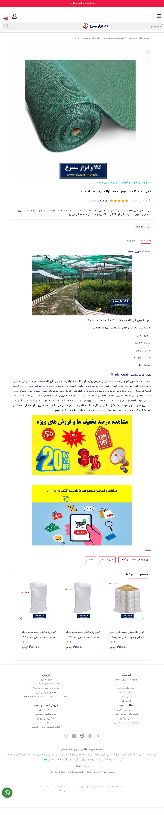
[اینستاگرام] (90, 736)
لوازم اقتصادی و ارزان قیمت (46, 727)
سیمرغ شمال (46, 710)
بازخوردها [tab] (130, 240)
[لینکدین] (74, 736)
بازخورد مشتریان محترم (126, 679)
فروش (46, 674)
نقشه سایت (126, 692)
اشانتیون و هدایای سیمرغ (46, 688)
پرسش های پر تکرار (46, 692)
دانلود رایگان (126, 718)
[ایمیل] (66, 736)
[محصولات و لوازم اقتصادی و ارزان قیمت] (82, 515)
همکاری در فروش (46, 718)
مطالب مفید (126, 705)
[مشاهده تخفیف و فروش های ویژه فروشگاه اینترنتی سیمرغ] (82, 445)
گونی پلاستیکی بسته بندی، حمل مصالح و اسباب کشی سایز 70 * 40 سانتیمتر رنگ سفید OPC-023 (83, 635)
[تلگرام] (98, 736)
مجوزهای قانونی (126, 688)
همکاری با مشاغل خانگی (126, 723)
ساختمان (131, 38)
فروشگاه (126, 674)
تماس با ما (126, 697)
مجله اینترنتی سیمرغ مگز (126, 710)
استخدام (126, 701)
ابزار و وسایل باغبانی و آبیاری (136, 182)
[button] (21, 618)
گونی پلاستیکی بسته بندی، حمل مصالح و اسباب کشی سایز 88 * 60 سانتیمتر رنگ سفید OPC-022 (39, 635)
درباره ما (126, 684)
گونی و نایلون (111, 182)
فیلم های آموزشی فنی (126, 714)
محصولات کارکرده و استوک (46, 723)
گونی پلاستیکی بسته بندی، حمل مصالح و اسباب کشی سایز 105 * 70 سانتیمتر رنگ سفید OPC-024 (127, 635)
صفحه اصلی (143, 38)
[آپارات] (82, 736)
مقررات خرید (45, 679)
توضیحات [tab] (146, 240)
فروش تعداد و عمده (46, 705)
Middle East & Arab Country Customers (46, 697)
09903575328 (82, 767)
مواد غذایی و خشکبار (46, 714)
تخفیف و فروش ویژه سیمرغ (46, 684)
